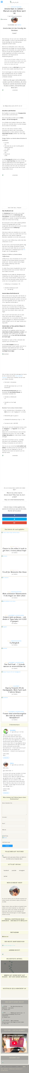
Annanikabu (13, 730)
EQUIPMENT (16, 686)
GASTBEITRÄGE (4, 1070)
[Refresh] (4, 837)
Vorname (5, 817)
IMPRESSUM (12, 1068)
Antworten (6, 757)
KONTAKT (6, 1068)
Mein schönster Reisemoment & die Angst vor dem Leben (14, 594)
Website (4, 829)
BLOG (9, 7)
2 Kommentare (18, 16)
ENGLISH (16, 546)
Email (4, 823)
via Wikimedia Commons (16, 107)
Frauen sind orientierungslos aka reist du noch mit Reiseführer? (14, 715)
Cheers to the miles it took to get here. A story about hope (15, 549)
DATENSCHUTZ (18, 1068)
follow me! (5, 936)
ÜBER (2, 1068)
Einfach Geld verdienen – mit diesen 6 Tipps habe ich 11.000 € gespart (15, 619)
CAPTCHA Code (6, 842)
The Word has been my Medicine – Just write (12, 1007)
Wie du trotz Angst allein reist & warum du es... (14, 973)
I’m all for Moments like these (14, 572)
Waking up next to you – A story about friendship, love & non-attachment (13, 1014)
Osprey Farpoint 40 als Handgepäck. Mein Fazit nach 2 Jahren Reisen (14, 690)
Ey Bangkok (14, 643)
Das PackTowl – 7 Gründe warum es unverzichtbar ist (14, 665)
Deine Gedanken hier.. (7, 803)
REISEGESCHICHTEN (16, 7)
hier (24, 249)
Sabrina (19, 25)
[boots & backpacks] (14, 1)
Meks (24, 1066)
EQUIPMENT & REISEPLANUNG (16, 615)
